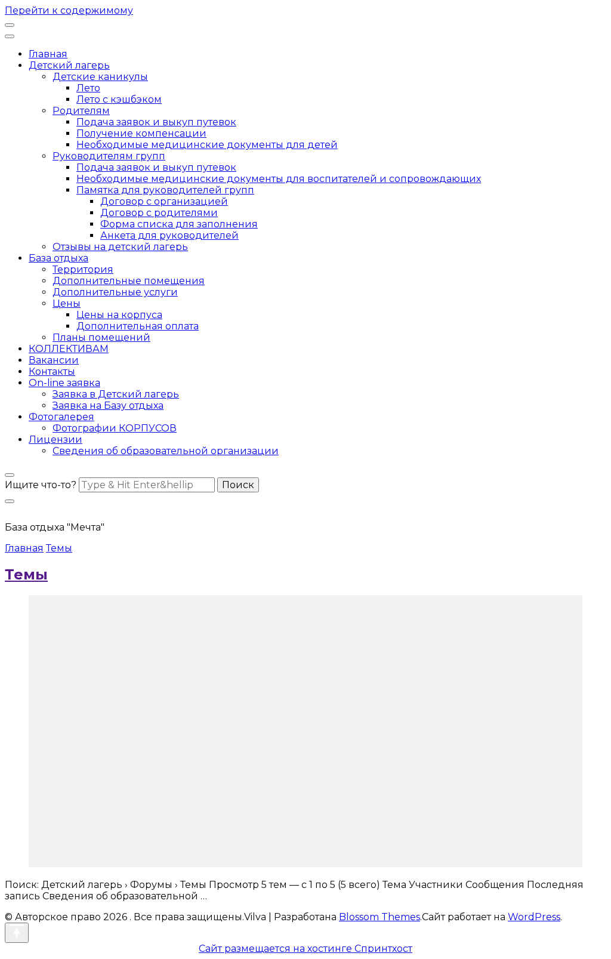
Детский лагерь (69, 65)
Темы (26, 574)
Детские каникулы (100, 76)
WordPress (534, 917)
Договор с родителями (159, 212)
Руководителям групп (109, 156)
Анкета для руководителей (169, 235)
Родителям (81, 110)
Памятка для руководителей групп (165, 190)
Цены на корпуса (119, 314)
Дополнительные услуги (115, 292)
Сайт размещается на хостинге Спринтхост (305, 948)
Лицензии (55, 439)
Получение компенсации (141, 133)
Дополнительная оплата (137, 326)
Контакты (52, 371)
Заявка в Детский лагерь (116, 394)
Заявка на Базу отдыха (108, 405)
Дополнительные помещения (129, 280)
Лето (88, 88)
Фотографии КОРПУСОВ (115, 428)
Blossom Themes (379, 917)
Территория (83, 269)
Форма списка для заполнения (179, 224)
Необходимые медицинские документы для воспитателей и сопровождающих (278, 178)
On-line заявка (64, 382)
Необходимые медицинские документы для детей (207, 144)
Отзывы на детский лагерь (120, 246)
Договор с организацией (164, 201)
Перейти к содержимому (69, 10)
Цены (67, 303)
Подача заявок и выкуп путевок (156, 122)
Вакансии (54, 360)
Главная (48, 54)
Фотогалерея (61, 417)
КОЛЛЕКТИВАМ (69, 348)
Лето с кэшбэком (119, 99)
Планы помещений (101, 337)
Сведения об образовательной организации (166, 451)
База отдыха (58, 258)
